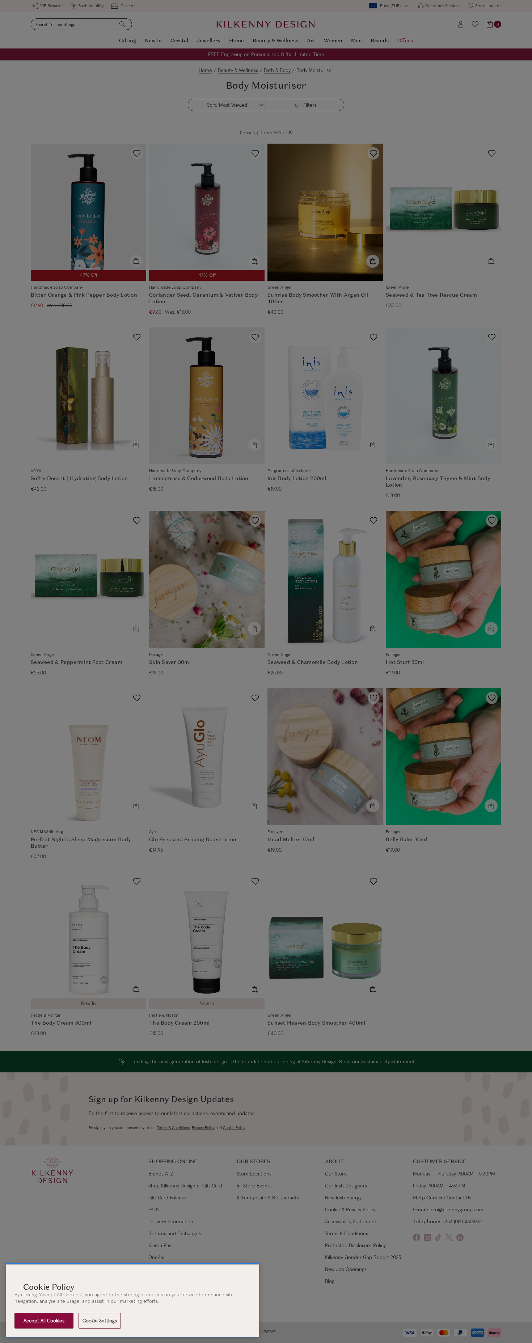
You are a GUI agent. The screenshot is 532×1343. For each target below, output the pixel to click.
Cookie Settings (100, 1320)
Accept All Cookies (44, 1320)
